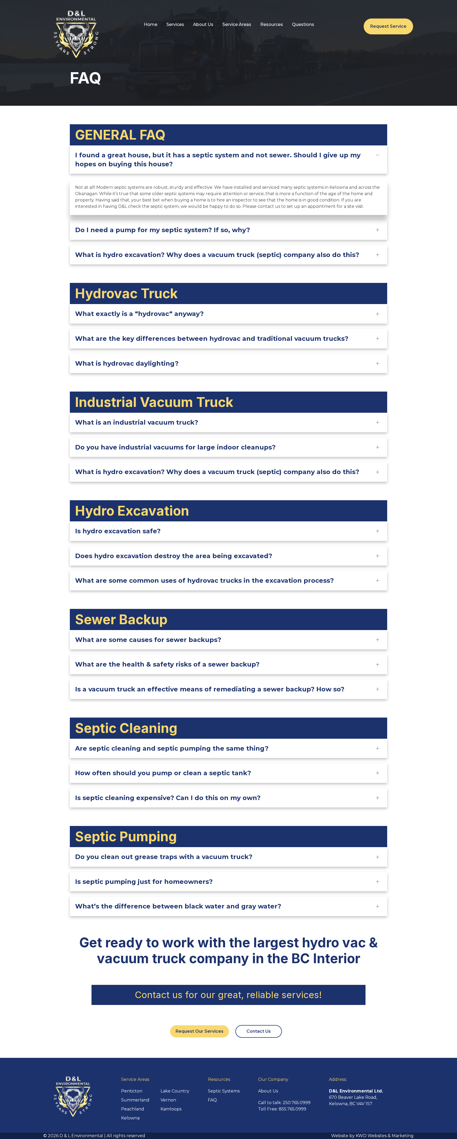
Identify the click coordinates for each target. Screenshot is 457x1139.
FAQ (212, 1100)
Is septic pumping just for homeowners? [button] (144, 881)
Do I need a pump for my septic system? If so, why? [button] (162, 230)
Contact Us (258, 1031)
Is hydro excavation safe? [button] (118, 531)
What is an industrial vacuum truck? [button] (136, 422)
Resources (271, 24)
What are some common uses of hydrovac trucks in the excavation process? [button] (204, 580)
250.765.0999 (296, 1102)
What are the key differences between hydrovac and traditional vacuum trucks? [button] (211, 338)
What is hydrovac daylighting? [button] (127, 363)
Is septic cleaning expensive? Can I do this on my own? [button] (168, 798)
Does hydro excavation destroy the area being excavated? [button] (173, 556)
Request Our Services (199, 1031)
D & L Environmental (81, 1135)
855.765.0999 (292, 1109)
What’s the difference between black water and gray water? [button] (178, 906)
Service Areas (236, 24)
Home (150, 24)
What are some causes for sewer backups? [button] (148, 640)
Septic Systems (224, 1091)
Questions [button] (303, 24)
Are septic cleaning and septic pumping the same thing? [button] (171, 748)
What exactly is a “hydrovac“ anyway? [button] (139, 314)
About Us (203, 24)
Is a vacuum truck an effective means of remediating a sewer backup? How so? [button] (209, 689)
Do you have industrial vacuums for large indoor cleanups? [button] (175, 447)
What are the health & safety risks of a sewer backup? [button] (167, 664)
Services (175, 24)
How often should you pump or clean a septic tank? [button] (163, 773)
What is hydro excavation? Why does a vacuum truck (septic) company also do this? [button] (217, 255)
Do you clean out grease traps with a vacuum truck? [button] (163, 857)
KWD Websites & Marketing (385, 1135)
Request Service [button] (388, 26)
